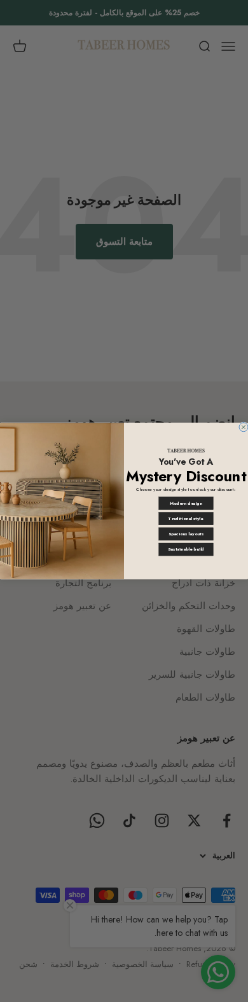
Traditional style (186, 519)
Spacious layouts (186, 534)
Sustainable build (186, 549)
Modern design (186, 503)
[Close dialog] (243, 427)
